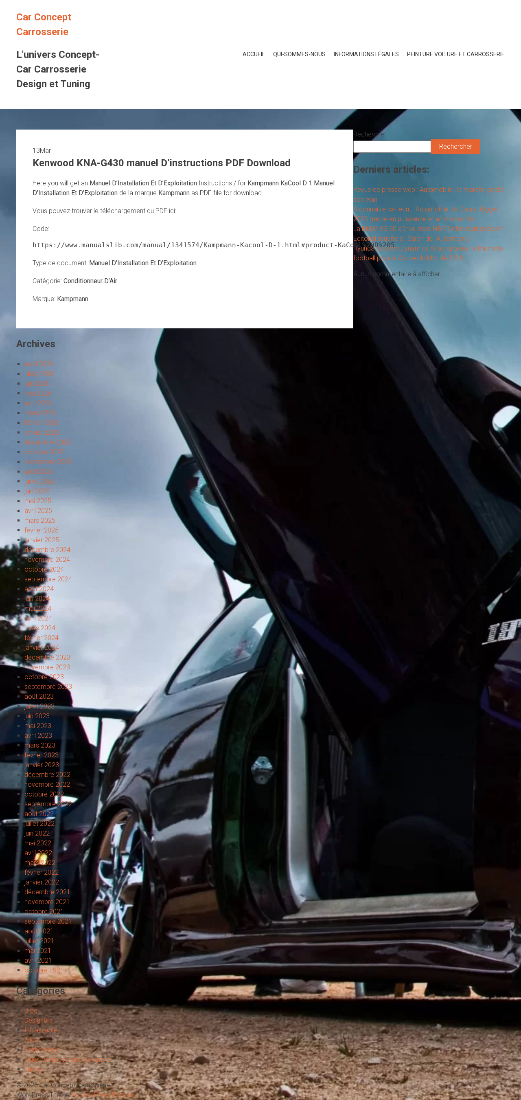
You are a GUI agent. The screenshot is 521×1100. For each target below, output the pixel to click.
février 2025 (41, 530)
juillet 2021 (39, 941)
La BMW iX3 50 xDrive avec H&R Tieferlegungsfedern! (429, 229)
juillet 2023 (39, 706)
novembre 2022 (47, 784)
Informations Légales (366, 54)
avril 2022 (38, 853)
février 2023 (41, 755)
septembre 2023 (48, 687)
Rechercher (369, 134)
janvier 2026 (41, 432)
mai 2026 (37, 393)
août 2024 (39, 589)
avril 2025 (38, 511)
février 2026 (41, 423)
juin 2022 (37, 833)
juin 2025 (37, 491)
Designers (38, 1020)
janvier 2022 (41, 882)
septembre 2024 (48, 579)
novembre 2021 (47, 902)
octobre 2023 (44, 677)
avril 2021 (38, 960)
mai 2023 (37, 726)
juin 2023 (37, 716)
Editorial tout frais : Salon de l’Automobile (411, 238)
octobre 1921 (44, 970)
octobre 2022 (44, 794)
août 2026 (39, 364)
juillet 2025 (39, 481)
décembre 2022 (47, 775)
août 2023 (39, 696)
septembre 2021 (48, 921)
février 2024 (41, 638)
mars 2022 (39, 863)
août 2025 (39, 471)
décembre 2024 (47, 550)
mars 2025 (39, 520)
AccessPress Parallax (103, 1095)
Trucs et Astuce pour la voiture (67, 1059)
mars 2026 (39, 413)
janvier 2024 (41, 647)
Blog (30, 1010)
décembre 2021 (47, 892)
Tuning (33, 1069)
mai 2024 (37, 608)
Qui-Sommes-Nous (299, 54)
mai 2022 (37, 843)
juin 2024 (37, 599)
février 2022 (41, 872)
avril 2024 (38, 618)
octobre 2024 (44, 569)
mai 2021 (37, 951)
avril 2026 (38, 403)
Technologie (41, 1050)
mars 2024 (39, 628)
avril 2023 (38, 735)
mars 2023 (39, 745)
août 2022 (39, 814)
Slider (32, 1040)
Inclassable (40, 1030)
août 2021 (39, 931)
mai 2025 (37, 501)
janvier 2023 (41, 765)
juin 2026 (37, 383)
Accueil (254, 54)
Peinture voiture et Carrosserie (456, 54)
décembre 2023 (47, 657)
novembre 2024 (47, 559)
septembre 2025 (48, 462)
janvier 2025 (41, 540)
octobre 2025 (44, 452)
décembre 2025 (47, 442)
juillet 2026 (39, 374)
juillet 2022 (39, 823)
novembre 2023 (47, 667)
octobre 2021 (44, 911)
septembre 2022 (48, 804)
